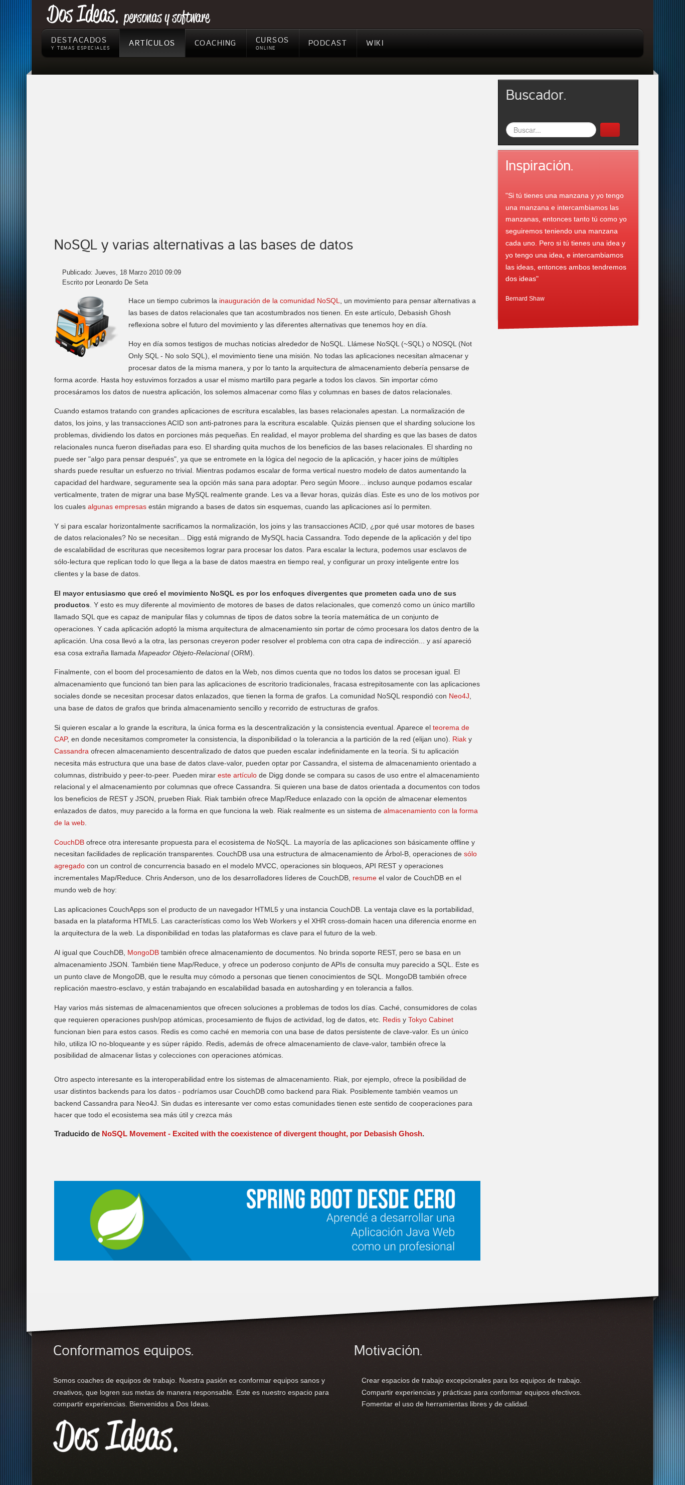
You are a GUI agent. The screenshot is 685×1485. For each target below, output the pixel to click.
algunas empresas (117, 507)
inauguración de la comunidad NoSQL (279, 301)
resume (365, 878)
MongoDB (143, 952)
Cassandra (71, 751)
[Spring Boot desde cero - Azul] (267, 1220)
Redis (392, 1020)
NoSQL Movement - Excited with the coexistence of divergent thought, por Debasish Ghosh (262, 1133)
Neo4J (459, 696)
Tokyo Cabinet (430, 1020)
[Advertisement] (267, 162)
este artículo (237, 775)
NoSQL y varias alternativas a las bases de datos (203, 245)
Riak (459, 739)
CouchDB (69, 842)
